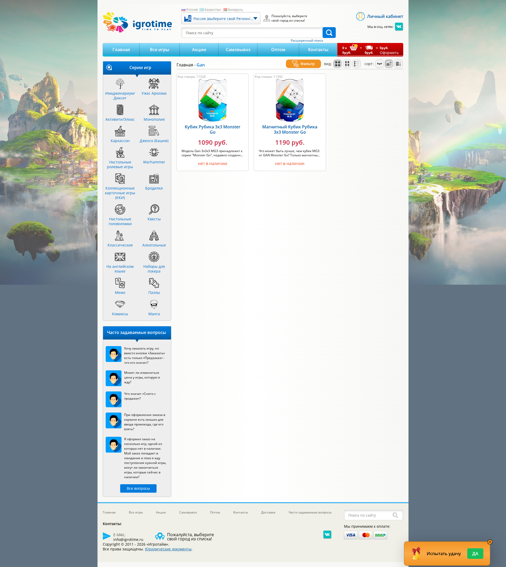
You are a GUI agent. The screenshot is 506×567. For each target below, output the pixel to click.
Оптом (278, 49)
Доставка (268, 512)
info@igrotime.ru (128, 539)
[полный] (347, 64)
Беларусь (235, 9)
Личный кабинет (385, 16)
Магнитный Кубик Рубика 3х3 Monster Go (289, 129)
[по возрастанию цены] (389, 64)
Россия (192, 9)
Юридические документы (168, 548)
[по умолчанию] (337, 64)
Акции (199, 49)
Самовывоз (238, 49)
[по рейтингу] (379, 64)
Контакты (318, 49)
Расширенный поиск (307, 40)
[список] (356, 64)
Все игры (159, 49)
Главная (121, 49)
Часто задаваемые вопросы (310, 512)
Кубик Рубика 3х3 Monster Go (212, 129)
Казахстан (213, 9)
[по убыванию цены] (398, 64)
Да (475, 553)
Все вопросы (138, 488)
